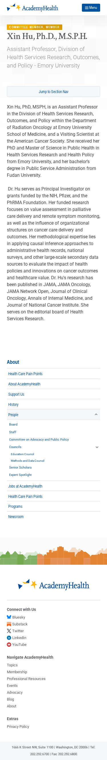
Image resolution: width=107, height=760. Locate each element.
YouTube (19, 644)
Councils (15, 447)
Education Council (22, 454)
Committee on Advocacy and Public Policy (39, 439)
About (13, 361)
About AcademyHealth (24, 384)
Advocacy (15, 692)
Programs (15, 506)
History (13, 404)
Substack (20, 624)
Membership (17, 672)
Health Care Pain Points (25, 373)
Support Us (16, 394)
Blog (10, 699)
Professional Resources (26, 679)
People (13, 414)
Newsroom (16, 516)
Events (12, 685)
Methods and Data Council (27, 460)
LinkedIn (19, 638)
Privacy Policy (18, 726)
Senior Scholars (20, 467)
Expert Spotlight (20, 475)
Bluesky (18, 617)
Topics (12, 665)
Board (13, 424)
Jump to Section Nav (53, 91)
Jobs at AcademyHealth (25, 486)
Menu (93, 7)
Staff (12, 432)
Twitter (18, 631)
